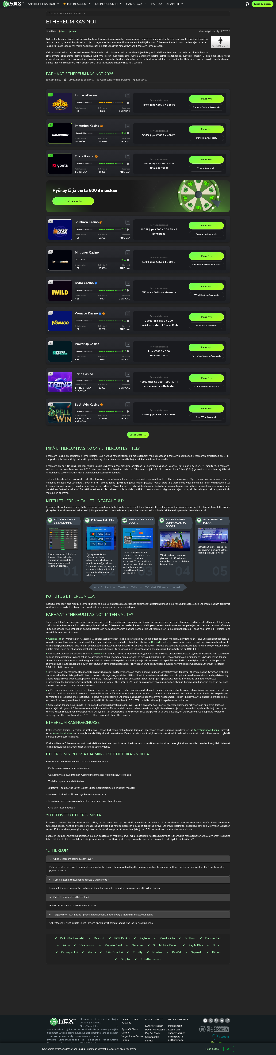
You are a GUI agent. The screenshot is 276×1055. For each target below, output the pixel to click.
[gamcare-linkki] (210, 1029)
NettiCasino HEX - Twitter (210, 1020)
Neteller (137, 945)
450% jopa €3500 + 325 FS (159, 105)
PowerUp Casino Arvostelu (206, 356)
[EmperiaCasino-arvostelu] (127, 102)
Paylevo (144, 938)
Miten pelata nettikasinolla (176, 1038)
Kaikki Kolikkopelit (72, 938)
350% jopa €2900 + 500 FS (159, 414)
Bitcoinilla (156, 642)
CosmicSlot (54, 639)
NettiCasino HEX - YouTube (205, 1020)
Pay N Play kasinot (156, 1029)
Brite (216, 945)
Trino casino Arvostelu (206, 386)
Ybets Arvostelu (206, 168)
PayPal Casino (153, 1033)
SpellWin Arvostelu (206, 417)
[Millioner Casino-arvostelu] (127, 260)
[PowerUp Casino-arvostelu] (127, 351)
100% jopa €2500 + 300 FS (159, 262)
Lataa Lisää (136, 434)
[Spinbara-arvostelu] (127, 229)
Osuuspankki (69, 952)
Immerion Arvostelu (206, 137)
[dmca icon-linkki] (221, 1029)
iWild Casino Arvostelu (206, 295)
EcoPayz (190, 938)
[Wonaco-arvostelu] (127, 320)
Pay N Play (195, 945)
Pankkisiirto (167, 938)
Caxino (125, 1040)
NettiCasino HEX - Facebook (227, 1020)
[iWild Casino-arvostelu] (127, 290)
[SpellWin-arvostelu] (127, 411)
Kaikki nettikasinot (42, 4)
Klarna (92, 952)
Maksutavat (135, 4)
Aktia (66, 945)
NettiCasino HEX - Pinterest (216, 1020)
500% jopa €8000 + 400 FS (159, 135)
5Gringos (99, 653)
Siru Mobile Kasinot (166, 945)
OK (228, 1049)
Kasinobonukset (107, 4)
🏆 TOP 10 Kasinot (75, 4)
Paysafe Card (113, 945)
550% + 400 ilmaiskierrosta (159, 292)
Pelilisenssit (175, 1026)
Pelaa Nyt (206, 98)
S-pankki (196, 952)
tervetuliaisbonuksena (206, 730)
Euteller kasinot (151, 959)
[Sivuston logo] (13, 4)
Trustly (137, 952)
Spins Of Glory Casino (130, 1031)
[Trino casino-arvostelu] (127, 380)
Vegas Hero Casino (132, 1036)
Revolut (99, 938)
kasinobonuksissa (62, 733)
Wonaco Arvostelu (206, 325)
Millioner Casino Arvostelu (206, 264)
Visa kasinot (87, 945)
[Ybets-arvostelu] (127, 163)
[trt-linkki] (221, 1020)
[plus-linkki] (202, 1029)
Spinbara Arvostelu (206, 234)
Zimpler (125, 959)
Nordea (157, 952)
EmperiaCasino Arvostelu (206, 107)
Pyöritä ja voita (73, 201)
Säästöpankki (114, 952)
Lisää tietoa (212, 1049)
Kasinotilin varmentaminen (176, 1031)
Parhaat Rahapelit (165, 4)
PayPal (176, 952)
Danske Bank (213, 938)
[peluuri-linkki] (220, 1037)
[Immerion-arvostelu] (127, 133)
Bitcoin (216, 952)
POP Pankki (122, 938)
